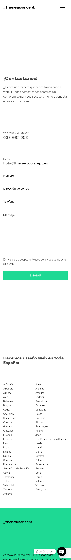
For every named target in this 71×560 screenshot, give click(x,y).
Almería (7, 392)
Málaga (7, 451)
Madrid (39, 447)
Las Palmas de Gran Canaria (51, 439)
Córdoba (40, 418)
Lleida (39, 443)
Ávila (5, 397)
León (6, 443)
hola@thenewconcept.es (25, 163)
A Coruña (8, 384)
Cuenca (7, 422)
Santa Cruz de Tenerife (16, 468)
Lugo (6, 447)
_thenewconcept (19, 7)
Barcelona (41, 401)
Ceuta (39, 413)
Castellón (8, 413)
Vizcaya (40, 485)
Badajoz (40, 397)
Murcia (7, 456)
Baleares (8, 401)
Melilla (39, 451)
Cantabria (41, 409)
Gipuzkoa (8, 430)
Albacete (8, 388)
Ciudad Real (10, 418)
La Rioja (7, 439)
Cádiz (6, 409)
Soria (38, 472)
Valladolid (8, 485)
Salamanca (42, 464)
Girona (39, 422)
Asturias (40, 392)
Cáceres (40, 405)
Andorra (7, 493)
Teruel (39, 477)
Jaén (38, 435)
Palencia (40, 460)
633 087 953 (15, 138)
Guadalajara (42, 426)
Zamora (7, 489)
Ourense (8, 460)
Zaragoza (41, 489)
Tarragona (9, 477)
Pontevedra (9, 464)
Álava (38, 384)
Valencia (40, 481)
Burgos (7, 405)
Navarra (40, 456)
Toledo (7, 481)
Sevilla (6, 472)
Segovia (40, 468)
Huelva (39, 430)
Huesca (7, 435)
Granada (8, 426)
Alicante (40, 388)
